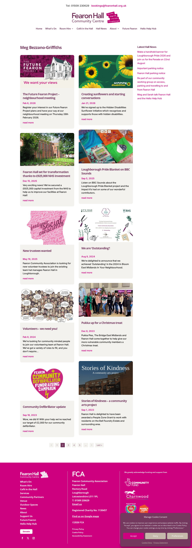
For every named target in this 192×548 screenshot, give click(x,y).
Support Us (26, 516)
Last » (99, 445)
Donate (26, 531)
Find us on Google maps (85, 516)
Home (39, 29)
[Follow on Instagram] (33, 538)
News (23, 508)
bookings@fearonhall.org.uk (108, 5)
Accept (133, 535)
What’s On (51, 29)
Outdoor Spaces (29, 504)
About (113, 29)
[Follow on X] (28, 538)
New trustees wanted (37, 251)
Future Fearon (129, 29)
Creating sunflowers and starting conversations (103, 96)
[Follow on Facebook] (22, 538)
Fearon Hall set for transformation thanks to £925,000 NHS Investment (46, 174)
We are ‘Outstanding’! (95, 248)
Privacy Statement (160, 542)
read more (28, 122)
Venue (23, 500)
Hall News (101, 29)
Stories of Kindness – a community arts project (104, 403)
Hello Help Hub (148, 29)
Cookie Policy (147, 542)
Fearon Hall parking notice (151, 73)
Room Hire (65, 29)
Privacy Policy (78, 529)
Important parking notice (150, 68)
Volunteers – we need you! (40, 329)
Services (24, 493)
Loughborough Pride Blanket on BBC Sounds (105, 171)
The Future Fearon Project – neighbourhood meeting (41, 96)
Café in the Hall (85, 29)
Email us (77, 504)
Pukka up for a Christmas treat (101, 323)
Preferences (177, 535)
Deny (155, 535)
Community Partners (32, 497)
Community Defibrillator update (44, 407)
